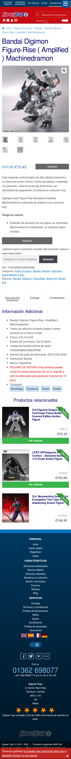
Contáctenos (7, 20)
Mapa (35, 703)
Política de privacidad (35, 626)
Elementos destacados (36, 566)
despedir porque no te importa (19, 755)
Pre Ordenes (33, 2)
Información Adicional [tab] (12, 299)
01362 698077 (35, 669)
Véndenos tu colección (35, 577)
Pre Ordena (35, 440)
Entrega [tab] (34, 298)
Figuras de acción (23, 28)
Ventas (44, 2)
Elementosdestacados (20, 2)
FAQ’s (35, 614)
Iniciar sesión (11, 20)
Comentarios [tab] (57, 298)
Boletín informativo (35, 581)
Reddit (57, 389)
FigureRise (39, 278)
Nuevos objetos (35, 569)
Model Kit (52, 278)
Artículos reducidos (35, 573)
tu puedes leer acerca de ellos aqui (44, 751)
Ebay (47, 656)
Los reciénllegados (8, 2)
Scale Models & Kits (13, 275)
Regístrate (35, 552)
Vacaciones (36, 630)
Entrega (35, 603)
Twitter (45, 389)
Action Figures (23, 271)
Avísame (48, 259)
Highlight (56, 271)
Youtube (39, 656)
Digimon (27, 278)
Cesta (36, 555)
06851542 (57, 744)
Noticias (15, 20)
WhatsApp (17, 389)
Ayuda (35, 618)
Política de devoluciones (35, 610)
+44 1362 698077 (24, 675)
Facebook (32, 389)
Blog (35, 593)
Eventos (35, 585)
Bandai (38, 28)
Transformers (55, 2)
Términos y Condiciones (35, 607)
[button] (64, 70)
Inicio (3, 20)
